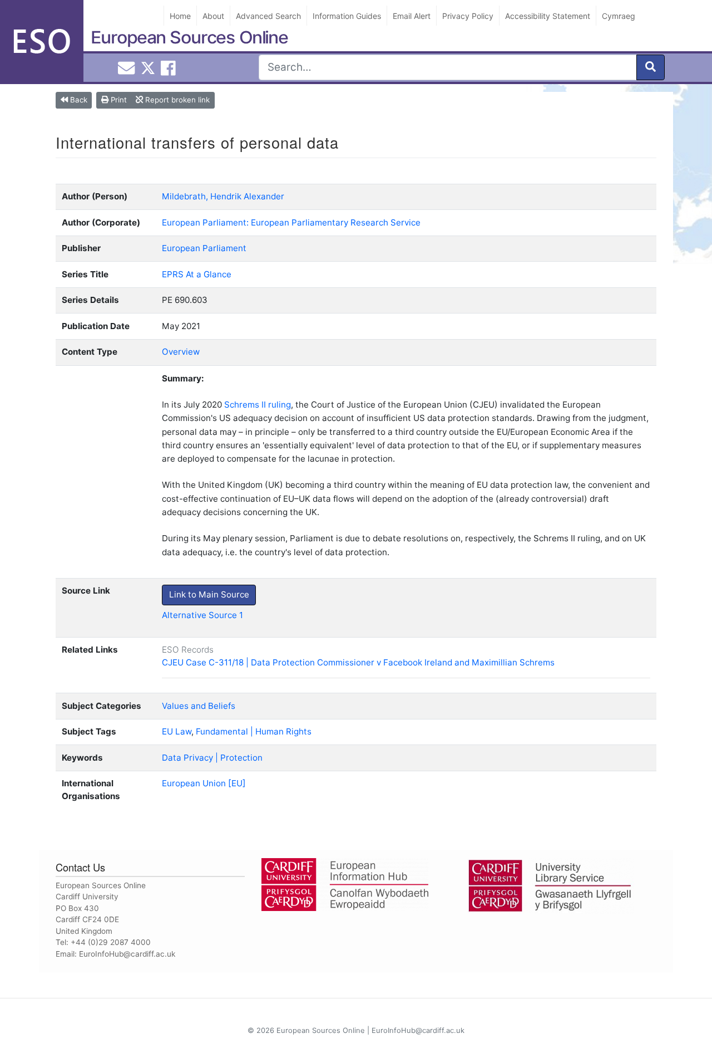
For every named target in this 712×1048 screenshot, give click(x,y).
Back (77, 99)
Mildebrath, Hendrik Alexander (223, 196)
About (213, 16)
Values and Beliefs (198, 706)
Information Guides (347, 16)
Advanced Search (268, 16)
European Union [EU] (204, 783)
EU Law (176, 731)
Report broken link (176, 99)
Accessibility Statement (547, 16)
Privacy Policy (467, 16)
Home (180, 16)
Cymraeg (618, 16)
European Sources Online (189, 37)
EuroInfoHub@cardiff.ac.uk (127, 953)
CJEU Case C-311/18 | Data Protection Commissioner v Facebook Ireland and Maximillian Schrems (358, 662)
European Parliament (204, 248)
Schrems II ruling (257, 404)
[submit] (650, 67)
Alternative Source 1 (202, 615)
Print (117, 99)
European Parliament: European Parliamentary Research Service (291, 222)
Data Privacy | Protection (212, 757)
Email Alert (412, 16)
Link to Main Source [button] (209, 594)
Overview (181, 351)
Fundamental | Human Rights (254, 731)
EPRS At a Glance (196, 274)
